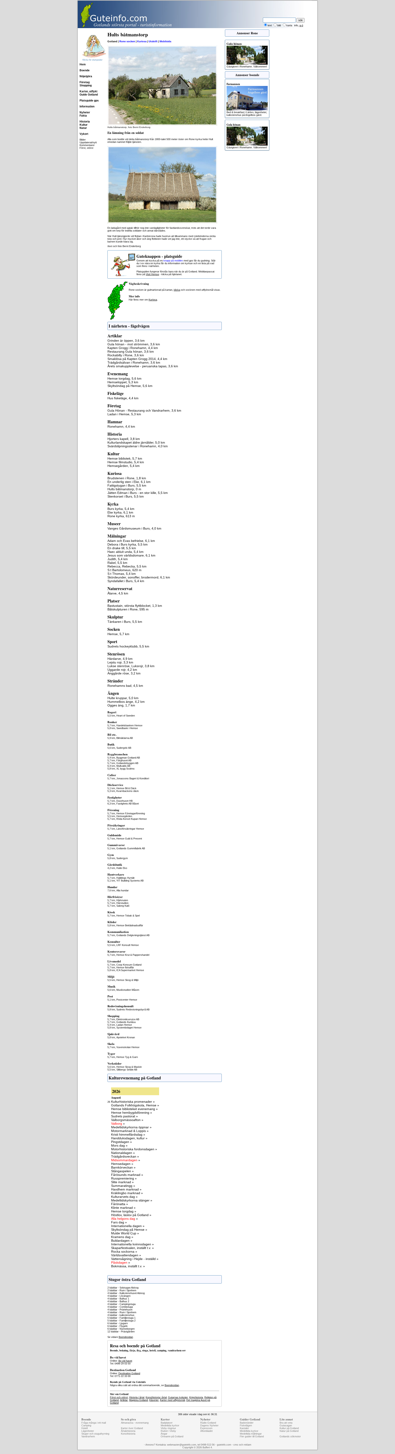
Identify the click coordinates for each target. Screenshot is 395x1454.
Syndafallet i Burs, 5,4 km (125, 581)
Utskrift (153, 41)
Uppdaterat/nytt (88, 142)
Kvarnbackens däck (127, 791)
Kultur (84, 124)
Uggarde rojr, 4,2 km (122, 669)
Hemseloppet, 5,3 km (122, 382)
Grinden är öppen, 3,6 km (126, 340)
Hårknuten (122, 900)
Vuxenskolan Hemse (127, 1047)
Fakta (83, 115)
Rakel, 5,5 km (117, 563)
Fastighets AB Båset (127, 803)
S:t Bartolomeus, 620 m (124, 570)
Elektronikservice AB (127, 1019)
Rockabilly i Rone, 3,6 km (125, 355)
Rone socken (127, 41)
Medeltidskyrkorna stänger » (131, 1200)
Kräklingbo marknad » (127, 1193)
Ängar (164, 1433)
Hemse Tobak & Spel (128, 915)
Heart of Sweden (125, 715)
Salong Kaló (122, 905)
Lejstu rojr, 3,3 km (120, 662)
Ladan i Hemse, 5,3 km (124, 414)
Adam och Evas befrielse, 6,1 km (131, 541)
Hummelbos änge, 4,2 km (126, 701)
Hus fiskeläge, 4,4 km (123, 398)
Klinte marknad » (123, 1207)
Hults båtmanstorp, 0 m (124, 489)
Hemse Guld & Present (129, 838)
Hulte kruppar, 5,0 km (123, 698)
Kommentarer (87, 145)
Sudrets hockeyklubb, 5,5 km (128, 646)
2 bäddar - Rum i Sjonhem (121, 1290)
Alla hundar (122, 890)
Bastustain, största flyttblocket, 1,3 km (134, 605)
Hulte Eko (121, 868)
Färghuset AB (123, 760)
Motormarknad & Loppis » (130, 1131)
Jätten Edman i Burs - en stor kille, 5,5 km (137, 493)
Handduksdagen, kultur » (129, 1138)
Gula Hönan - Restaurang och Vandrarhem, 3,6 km (144, 410)
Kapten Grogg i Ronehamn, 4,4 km (132, 348)
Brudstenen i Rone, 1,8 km (126, 478)
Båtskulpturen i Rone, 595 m (128, 609)
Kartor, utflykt (88, 91)
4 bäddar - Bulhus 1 (118, 1298)
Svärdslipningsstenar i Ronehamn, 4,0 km (137, 446)
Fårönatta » (119, 1204)
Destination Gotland (129, 1373)
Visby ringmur (168, 1428)
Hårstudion (122, 903)
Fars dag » (119, 1222)
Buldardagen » (121, 1240)
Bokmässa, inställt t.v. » (128, 1266)
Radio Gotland (208, 1422)
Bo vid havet (125, 1360)
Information (87, 106)
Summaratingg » (123, 1186)
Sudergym (122, 858)
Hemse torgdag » (123, 1211)
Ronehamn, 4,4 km (121, 426)
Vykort (84, 134)
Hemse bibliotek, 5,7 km (124, 458)
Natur (83, 128)
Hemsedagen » (122, 1164)
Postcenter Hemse (126, 999)
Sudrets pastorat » (124, 1116)
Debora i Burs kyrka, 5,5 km (127, 544)
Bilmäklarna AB (124, 738)
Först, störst (86, 147)
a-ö (301, 25)
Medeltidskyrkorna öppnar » (131, 1127)
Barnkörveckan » (123, 1167)
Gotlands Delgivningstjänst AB (132, 935)
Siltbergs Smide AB (126, 1069)
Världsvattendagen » (126, 1255)
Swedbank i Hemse (127, 728)
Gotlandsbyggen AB (127, 763)
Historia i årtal (136, 1397)
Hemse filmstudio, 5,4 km (125, 462)
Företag (85, 82)
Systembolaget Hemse (128, 1027)
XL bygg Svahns (125, 768)
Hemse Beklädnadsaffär (129, 925)
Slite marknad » (122, 1182)
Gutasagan (286, 1425)
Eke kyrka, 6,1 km (120, 512)
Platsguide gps (89, 100)
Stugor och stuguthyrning (95, 1433)
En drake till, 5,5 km (121, 548)
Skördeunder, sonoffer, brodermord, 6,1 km (138, 577)
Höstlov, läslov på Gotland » (131, 1215)
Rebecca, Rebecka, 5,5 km (127, 566)
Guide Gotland (89, 94)
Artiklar (124, 1400)
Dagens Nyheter (209, 1425)
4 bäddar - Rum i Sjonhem (121, 1312)
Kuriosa (142, 41)
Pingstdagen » (121, 1142)
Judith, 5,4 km (117, 559)
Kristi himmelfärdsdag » (128, 1134)
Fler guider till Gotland (252, 1436)
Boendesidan (126, 1337)
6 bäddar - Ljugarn (117, 1323)
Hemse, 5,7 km (118, 634)
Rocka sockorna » (124, 1251)
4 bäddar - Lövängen (119, 1295)
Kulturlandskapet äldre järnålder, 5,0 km (136, 442)
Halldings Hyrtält (125, 877)
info (296, 25)
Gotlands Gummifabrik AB (130, 848)
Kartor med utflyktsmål (172, 1400)
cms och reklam (242, 1444)
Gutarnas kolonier (178, 1397)
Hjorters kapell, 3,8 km (123, 439)
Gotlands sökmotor (290, 1436)
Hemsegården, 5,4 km (123, 466)
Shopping (86, 85)
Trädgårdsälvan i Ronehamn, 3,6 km (133, 362)
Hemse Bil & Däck (126, 788)
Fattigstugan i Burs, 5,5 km (126, 485)
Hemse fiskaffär (125, 967)
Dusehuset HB (124, 800)
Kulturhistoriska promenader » (133, 1101)
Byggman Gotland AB (128, 757)
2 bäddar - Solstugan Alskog (123, 1287)
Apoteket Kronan (125, 1037)
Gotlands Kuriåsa (126, 1022)
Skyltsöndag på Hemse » (129, 1229)
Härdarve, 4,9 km (120, 658)
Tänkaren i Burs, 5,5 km (124, 621)
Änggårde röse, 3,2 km (124, 673)
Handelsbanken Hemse (129, 725)
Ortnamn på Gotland (172, 1436)
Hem (83, 64)
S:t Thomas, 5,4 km (121, 573)
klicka (177, 289)
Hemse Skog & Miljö (127, 980)
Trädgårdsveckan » (125, 1156)
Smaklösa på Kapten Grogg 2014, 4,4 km (137, 359)
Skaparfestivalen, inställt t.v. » (132, 1248)
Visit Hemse (152, 274)
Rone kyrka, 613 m (121, 516)
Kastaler (244, 1428)
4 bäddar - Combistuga (120, 1306)
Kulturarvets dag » (124, 1196)
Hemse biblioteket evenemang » (134, 1109)
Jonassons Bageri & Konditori (132, 778)
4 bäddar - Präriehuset (119, 1309)
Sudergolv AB (123, 747)
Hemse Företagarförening (130, 813)
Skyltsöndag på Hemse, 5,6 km (129, 386)
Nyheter (85, 112)
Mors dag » (119, 1145)
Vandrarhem (88, 1436)
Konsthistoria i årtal (156, 1397)
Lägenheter (87, 1431)
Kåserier (154, 1400)
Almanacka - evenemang (135, 1422)
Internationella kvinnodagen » (132, 1244)
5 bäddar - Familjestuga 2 (121, 1320)
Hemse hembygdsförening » (131, 1112)
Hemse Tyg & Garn (127, 1057)
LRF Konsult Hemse (127, 945)
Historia (85, 121)
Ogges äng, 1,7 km (121, 705)
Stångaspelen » (122, 1171)
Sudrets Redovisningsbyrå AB (132, 1009)
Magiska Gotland (138, 1400)
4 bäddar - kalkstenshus (120, 1315)
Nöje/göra (86, 76)
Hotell (84, 1428)
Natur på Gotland (289, 1431)
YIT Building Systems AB (130, 880)
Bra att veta (286, 1422)
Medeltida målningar (251, 1433)
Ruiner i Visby (168, 1431)
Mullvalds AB (123, 765)
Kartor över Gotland (132, 1428)
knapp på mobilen (173, 260)
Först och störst (119, 1397)
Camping (86, 1425)
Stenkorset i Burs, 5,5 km (125, 496)
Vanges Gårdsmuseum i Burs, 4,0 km (134, 528)
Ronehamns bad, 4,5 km (125, 685)
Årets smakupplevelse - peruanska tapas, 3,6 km (142, 366)
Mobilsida (165, 41)
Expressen (206, 1428)
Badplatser (167, 1422)
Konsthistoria (128, 1433)
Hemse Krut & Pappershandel (132, 954)
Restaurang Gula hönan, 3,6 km (130, 351)
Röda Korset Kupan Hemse (131, 819)
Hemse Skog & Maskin (129, 1066)
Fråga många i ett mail (93, 1422)
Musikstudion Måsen (127, 989)
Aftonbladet (206, 1431)
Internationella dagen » (127, 1226)
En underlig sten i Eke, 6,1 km (129, 482)
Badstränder (247, 1422)
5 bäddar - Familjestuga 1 (121, 1317)
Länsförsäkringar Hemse (130, 828)
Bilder (83, 139)
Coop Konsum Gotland (128, 964)
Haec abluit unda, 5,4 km (125, 552)
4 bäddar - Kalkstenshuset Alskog (126, 1293)
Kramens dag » (122, 1237)
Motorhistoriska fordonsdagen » (134, 1149)
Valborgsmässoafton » (127, 1120)
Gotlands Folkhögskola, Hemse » (135, 1105)
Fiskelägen (246, 1425)
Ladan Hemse (124, 1024)
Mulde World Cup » (125, 1233)
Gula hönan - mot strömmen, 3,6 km (133, 344)
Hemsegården (124, 816)
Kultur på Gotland (289, 1428)
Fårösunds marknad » (127, 1175)
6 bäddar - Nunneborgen (121, 1328)
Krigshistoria (196, 1397)
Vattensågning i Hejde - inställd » (134, 1259)
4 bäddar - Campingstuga (121, 1304)
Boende (85, 70)
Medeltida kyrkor (170, 1425)
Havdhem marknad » (126, 1189)
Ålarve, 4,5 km (117, 593)
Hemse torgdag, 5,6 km (124, 378)
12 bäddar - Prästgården (121, 1331)
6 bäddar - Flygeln (117, 1326)
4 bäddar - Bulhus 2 (118, 1301)
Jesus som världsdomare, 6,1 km (131, 555)
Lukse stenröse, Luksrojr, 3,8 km (131, 666)
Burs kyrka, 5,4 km (120, 509)
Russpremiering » (124, 1178)
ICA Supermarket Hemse (130, 970)
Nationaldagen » (123, 1153)
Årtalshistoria (128, 1431)
